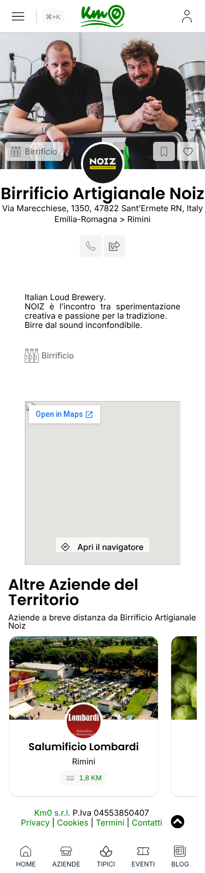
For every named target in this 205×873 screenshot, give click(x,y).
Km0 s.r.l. (52, 813)
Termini (110, 822)
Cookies (72, 822)
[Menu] (18, 16)
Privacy (35, 822)
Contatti (147, 822)
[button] (164, 151)
